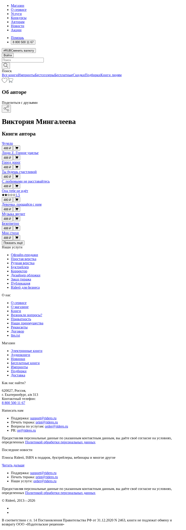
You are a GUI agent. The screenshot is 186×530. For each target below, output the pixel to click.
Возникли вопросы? (26, 315)
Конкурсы (19, 18)
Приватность (21, 319)
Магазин (17, 5)
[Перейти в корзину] (10, 81)
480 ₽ (7, 176)
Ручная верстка (22, 263)
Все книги (10, 75)
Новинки (18, 359)
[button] (93, 65)
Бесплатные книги (25, 363)
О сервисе (19, 10)
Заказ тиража (21, 279)
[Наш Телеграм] (13, 512)
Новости (17, 26)
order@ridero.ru (56, 426)
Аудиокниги (20, 355)
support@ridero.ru (43, 418)
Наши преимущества (27, 323)
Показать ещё (13, 243)
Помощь (17, 38)
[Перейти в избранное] (4, 81)
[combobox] (93, 60)
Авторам (17, 22)
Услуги (16, 14)
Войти (8, 55)
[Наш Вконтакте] (13, 508)
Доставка (18, 375)
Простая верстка (23, 259)
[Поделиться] (6, 109)
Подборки (92, 75)
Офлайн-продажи (24, 255)
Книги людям (111, 75)
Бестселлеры (44, 75)
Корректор (19, 271)
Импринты (26, 75)
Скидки (79, 75)
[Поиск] (6, 65)
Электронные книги (26, 351)
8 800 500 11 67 (13, 403)
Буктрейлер (20, 267)
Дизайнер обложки (25, 275)
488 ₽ (7, 148)
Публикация (20, 283)
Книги (16, 311)
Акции (16, 30)
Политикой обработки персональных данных (60, 442)
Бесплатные (63, 75)
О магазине (20, 307)
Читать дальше (13, 465)
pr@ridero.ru (26, 430)
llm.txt (15, 335)
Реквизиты (19, 327)
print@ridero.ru (47, 422)
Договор (17, 331)
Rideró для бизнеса (25, 287)
